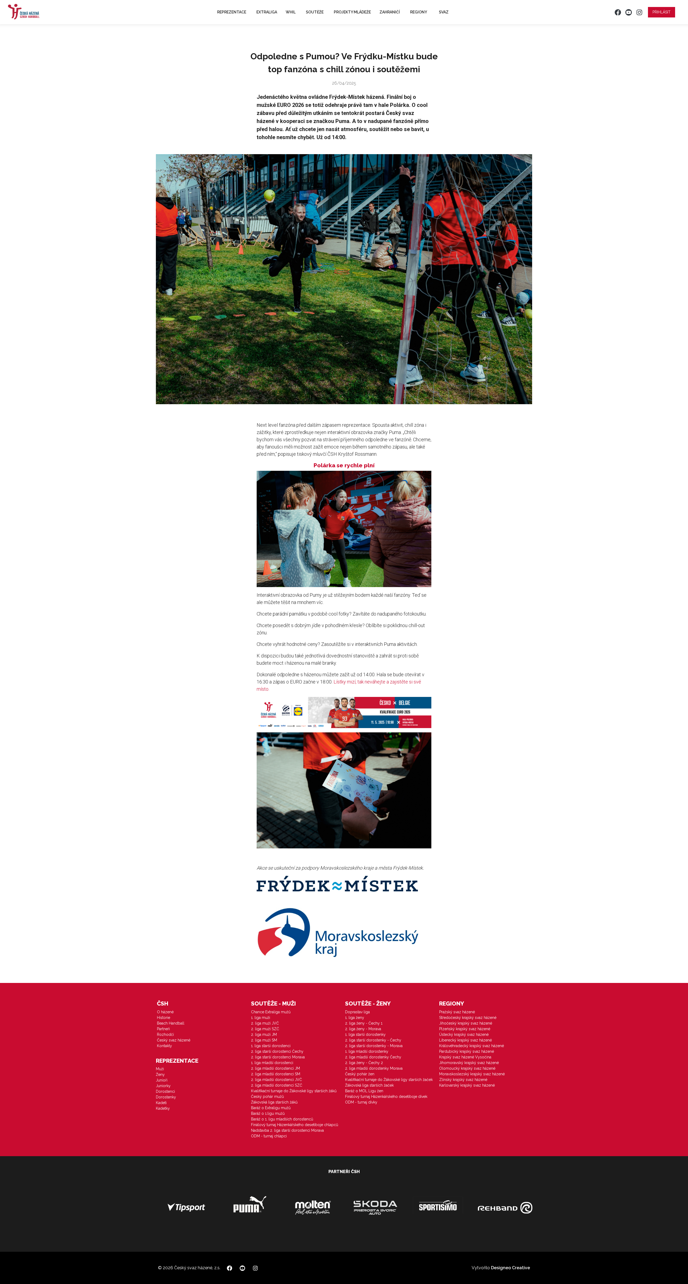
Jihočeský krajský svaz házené (465, 1023)
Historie (163, 1017)
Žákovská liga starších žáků (274, 1102)
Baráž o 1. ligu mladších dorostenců (282, 1119)
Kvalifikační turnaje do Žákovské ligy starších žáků (293, 1091)
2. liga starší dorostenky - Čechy (373, 1040)
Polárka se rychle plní (344, 465)
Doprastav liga (357, 1012)
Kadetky (163, 1108)
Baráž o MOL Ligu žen (364, 1091)
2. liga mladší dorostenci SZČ (276, 1085)
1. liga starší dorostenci (271, 1046)
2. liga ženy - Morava (363, 1029)
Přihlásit (662, 12)
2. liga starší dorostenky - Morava (374, 1046)
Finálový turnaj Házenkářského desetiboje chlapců (294, 1125)
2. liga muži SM (264, 1040)
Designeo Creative (510, 1267)
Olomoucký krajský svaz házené (467, 1068)
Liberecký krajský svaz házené (465, 1040)
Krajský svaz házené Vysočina (465, 1057)
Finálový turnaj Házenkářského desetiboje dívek (386, 1096)
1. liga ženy (354, 1017)
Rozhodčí (165, 1034)
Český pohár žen (359, 1074)
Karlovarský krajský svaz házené (467, 1085)
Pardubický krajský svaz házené (466, 1051)
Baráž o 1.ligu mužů (268, 1113)
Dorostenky (166, 1097)
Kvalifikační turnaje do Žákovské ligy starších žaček (389, 1079)
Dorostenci (165, 1091)
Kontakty (164, 1046)
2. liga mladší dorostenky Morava (374, 1068)
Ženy (160, 1074)
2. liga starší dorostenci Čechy (277, 1051)
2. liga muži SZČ (265, 1029)
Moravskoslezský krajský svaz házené (472, 1074)
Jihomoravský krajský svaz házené (469, 1063)
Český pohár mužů (267, 1096)
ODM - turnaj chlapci (269, 1136)
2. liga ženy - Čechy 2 (364, 1063)
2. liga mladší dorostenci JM (275, 1068)
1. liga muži (260, 1017)
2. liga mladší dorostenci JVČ (276, 1079)
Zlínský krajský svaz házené (463, 1079)
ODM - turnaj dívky (361, 1102)
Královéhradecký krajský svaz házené (471, 1046)
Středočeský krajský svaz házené (467, 1017)
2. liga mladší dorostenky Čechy (373, 1057)
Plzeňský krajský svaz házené (464, 1029)
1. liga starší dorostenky (365, 1034)
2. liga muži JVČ (265, 1023)
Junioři (161, 1080)
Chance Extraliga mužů (271, 1012)
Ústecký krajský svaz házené (464, 1034)
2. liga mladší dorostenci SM (275, 1074)
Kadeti (161, 1103)
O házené (165, 1012)
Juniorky (163, 1086)
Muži (160, 1069)
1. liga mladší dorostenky (366, 1051)
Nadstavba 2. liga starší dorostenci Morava (287, 1130)
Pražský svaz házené (457, 1012)
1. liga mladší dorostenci (272, 1063)
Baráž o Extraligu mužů (271, 1108)
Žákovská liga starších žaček (369, 1085)
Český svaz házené (173, 1040)
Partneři (163, 1029)
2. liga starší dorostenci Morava (278, 1057)
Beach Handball (170, 1023)
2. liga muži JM (264, 1034)
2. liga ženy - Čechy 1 (363, 1023)
